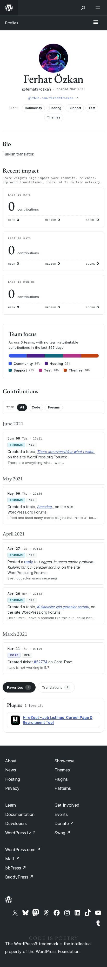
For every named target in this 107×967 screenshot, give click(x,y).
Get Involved (67, 805)
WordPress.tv (20, 832)
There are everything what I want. (65, 451)
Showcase (65, 760)
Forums (54, 407)
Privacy (12, 788)
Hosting (12, 779)
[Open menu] (98, 8)
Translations (55, 687)
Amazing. (45, 506)
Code (36, 407)
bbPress (15, 868)
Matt (12, 858)
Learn (10, 805)
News (10, 769)
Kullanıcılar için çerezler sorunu (63, 607)
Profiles (11, 23)
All (22, 407)
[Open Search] (83, 8)
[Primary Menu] (95, 22)
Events (61, 814)
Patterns (63, 788)
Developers (16, 823)
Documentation (20, 814)
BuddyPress (19, 877)
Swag (62, 832)
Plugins (61, 779)
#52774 (40, 662)
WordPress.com (23, 849)
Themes (62, 769)
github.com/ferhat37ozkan (51, 98)
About (11, 760)
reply (28, 562)
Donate (64, 823)
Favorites (18, 687)
